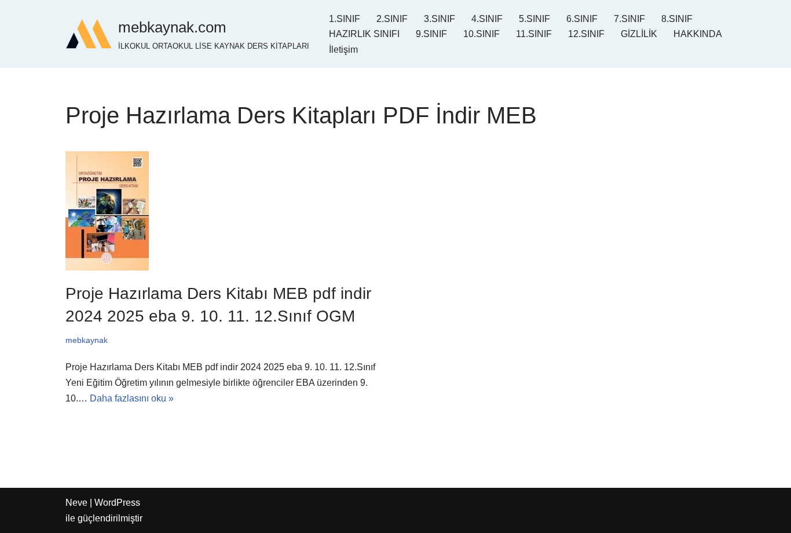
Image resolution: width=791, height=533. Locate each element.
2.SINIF (392, 19)
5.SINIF (534, 19)
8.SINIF (677, 19)
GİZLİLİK (639, 34)
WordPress (117, 503)
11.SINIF (534, 34)
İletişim (343, 49)
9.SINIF (431, 34)
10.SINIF (481, 34)
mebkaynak (86, 340)
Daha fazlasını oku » (132, 398)
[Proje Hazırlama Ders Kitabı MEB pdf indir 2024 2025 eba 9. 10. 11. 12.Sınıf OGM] (226, 211)
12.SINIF (586, 34)
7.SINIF (629, 19)
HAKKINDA (697, 34)
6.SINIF (582, 19)
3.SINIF (439, 19)
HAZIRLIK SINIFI (364, 34)
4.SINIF (487, 19)
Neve (76, 503)
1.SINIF (344, 19)
